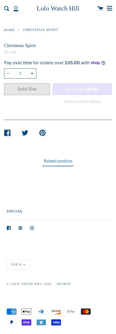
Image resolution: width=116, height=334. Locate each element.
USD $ (16, 264)
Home (9, 30)
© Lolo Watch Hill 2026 (29, 283)
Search (64, 283)
